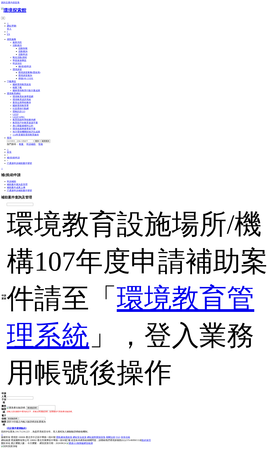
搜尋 (9, 138)
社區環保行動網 (21, 108)
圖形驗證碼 (4, 409)
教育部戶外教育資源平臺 (25, 122)
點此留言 (146, 440)
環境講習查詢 (25, 75)
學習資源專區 (19, 60)
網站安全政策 (80, 437)
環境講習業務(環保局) (29, 72)
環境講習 (17, 69)
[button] (9, 446)
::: (8, 23)
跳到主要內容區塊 (10, 2)
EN (8, 34)
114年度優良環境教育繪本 (26, 135)
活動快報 (23, 48)
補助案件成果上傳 (16, 187)
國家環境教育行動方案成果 (26, 90)
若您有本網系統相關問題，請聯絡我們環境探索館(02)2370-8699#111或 (111, 440)
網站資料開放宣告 (96, 437)
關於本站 (5, 443)
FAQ (118, 437)
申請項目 (17, 63)
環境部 (14, 437)
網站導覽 (11, 26)
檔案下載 (17, 87)
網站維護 (5, 440)
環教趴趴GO (19, 111)
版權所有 (5, 437)
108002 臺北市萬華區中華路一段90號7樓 (50, 440)
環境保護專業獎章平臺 (24, 129)
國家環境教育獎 (21, 105)
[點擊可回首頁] (13, 10)
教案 (21, 144)
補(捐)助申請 (24, 66)
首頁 (9, 152)
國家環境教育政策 (22, 84)
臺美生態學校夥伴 (22, 102)
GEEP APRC (19, 117)
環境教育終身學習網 (23, 96)
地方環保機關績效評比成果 (26, 132)
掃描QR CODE (25, 78)
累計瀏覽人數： (19, 443)
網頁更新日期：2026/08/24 (53, 443)
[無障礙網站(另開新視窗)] (79, 443)
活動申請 (23, 54)
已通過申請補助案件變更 (19, 163)
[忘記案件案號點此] (16, 428)
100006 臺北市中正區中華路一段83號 (37, 437)
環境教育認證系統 (22, 99)
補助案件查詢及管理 (17, 184)
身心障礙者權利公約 (23, 125)
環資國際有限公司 (20, 440)
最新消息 (17, 42)
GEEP (15, 114)
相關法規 (110, 437)
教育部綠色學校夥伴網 (24, 119)
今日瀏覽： (33, 443)
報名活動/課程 (20, 57)
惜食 (40, 144)
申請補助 (31, 144)
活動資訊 (17, 45)
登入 (9, 29)
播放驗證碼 (32, 408)
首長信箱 (125, 437)
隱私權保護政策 (64, 437)
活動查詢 (23, 51)
